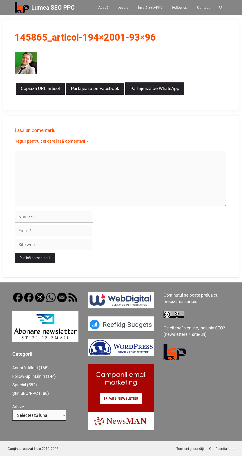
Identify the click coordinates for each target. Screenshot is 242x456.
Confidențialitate (221, 449)
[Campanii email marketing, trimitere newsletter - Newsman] (121, 428)
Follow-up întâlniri (28, 376)
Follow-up (180, 7)
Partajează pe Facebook (95, 88)
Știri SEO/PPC (25, 393)
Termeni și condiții (190, 449)
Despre (123, 7)
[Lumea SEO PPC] (22, 7)
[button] (220, 7)
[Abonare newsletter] (45, 340)
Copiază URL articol (40, 88)
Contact (203, 7)
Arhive (18, 406)
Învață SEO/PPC (150, 7)
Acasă (103, 7)
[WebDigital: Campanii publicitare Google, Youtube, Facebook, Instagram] (121, 306)
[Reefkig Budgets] (121, 329)
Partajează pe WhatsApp (154, 88)
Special (19, 384)
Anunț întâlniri (25, 367)
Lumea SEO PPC (52, 7)
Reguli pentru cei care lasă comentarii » (51, 141)
